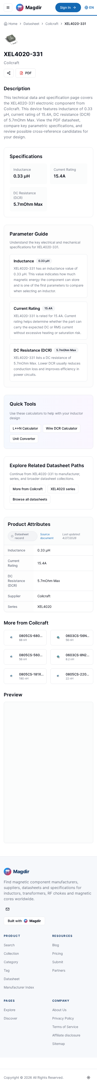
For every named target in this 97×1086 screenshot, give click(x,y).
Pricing (57, 953)
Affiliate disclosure (66, 1035)
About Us (59, 1010)
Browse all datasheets (30, 499)
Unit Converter (24, 439)
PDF (28, 73)
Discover (10, 1018)
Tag (7, 970)
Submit (57, 962)
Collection (11, 953)
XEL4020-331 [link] (75, 24)
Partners (58, 970)
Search (9, 945)
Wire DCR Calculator (61, 428)
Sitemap (58, 1044)
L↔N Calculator (25, 428)
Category (11, 962)
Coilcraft (51, 24)
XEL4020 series (63, 489)
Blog (55, 945)
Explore (9, 1010)
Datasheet (31, 24)
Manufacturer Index (19, 987)
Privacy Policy (63, 1018)
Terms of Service (65, 1027)
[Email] (7, 909)
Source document (46, 536)
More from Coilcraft (28, 489)
